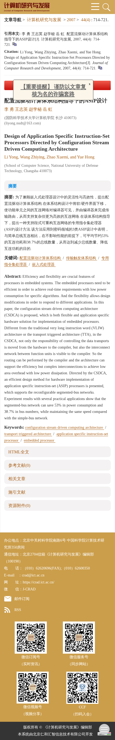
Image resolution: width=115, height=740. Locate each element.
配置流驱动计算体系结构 (41, 258)
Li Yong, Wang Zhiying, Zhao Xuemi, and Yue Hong (49, 157)
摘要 (12, 186)
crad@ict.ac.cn (33, 575)
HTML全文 (18, 452)
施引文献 (16, 492)
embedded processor (39, 440)
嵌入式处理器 (44, 264)
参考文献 (19, 465)
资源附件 (19, 505)
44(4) (86, 19)
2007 (71, 19)
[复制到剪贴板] (14, 44)
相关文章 (16, 478)
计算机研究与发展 (44, 19)
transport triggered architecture (28, 434)
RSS (17, 610)
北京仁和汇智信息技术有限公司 (59, 734)
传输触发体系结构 (81, 258)
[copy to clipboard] (100, 67)
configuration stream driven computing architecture (64, 428)
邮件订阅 (21, 599)
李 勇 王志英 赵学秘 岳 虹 (28, 109)
